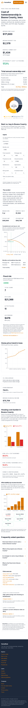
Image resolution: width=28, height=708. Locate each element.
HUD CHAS (5, 579)
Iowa (10, 8)
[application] (14, 106)
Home (2, 8)
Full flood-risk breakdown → (10, 335)
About (2, 683)
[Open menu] (25, 2)
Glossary (3, 673)
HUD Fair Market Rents (8, 577)
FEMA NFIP (5, 575)
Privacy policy (4, 690)
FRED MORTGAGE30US (8, 584)
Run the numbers (18, 2)
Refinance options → (8, 614)
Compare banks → (7, 599)
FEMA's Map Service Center (17, 333)
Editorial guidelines (5, 677)
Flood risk (3, 662)
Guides (3, 671)
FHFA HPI (5, 582)
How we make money (6, 685)
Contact (3, 688)
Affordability (4, 658)
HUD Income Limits (7, 581)
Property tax (4, 664)
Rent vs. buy (4, 656)
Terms (2, 692)
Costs (6, 8)
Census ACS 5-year (7, 573)
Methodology (4, 675)
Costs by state (4, 654)
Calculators (4, 660)
